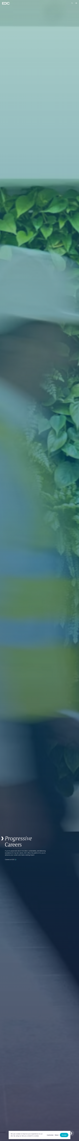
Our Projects (9, 859)
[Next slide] (71, 1133)
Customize (50, 1135)
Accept (64, 1135)
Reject (57, 1135)
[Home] (6, 3)
